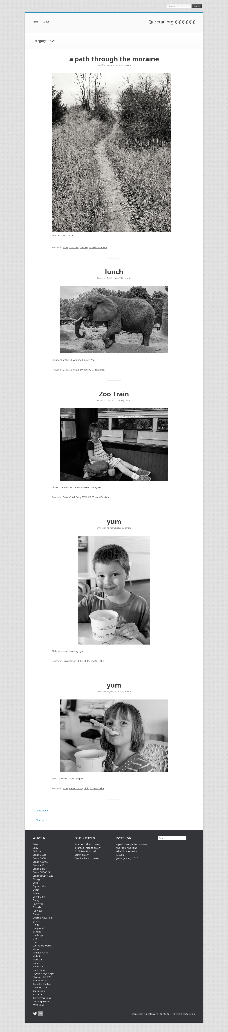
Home (35, 22)
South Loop (39, 990)
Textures (99, 369)
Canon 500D (76, 660)
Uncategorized (41, 1001)
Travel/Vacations (98, 247)
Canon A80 (38, 865)
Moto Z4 (74, 247)
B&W (65, 247)
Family (36, 900)
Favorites (38, 903)
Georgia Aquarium (43, 917)
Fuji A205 (38, 910)
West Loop (38, 1004)
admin (128, 278)
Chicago (37, 879)
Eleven (120, 854)
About (46, 22)
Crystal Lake (97, 660)
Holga (36, 924)
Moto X (36, 955)
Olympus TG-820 (42, 976)
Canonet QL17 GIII (43, 875)
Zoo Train (114, 393)
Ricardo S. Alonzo (83, 844)
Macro (36, 949)
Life (35, 938)
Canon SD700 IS (41, 872)
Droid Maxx (39, 896)
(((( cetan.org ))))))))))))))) (172, 22)
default (36, 893)
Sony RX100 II (85, 369)
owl (99, 844)
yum (114, 521)
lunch (114, 271)
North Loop (39, 969)
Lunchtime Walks (42, 945)
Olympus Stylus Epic (43, 973)
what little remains (126, 851)
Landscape (38, 935)
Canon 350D (39, 854)
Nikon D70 (38, 966)
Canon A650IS (40, 861)
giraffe (36, 921)
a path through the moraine (114, 58)
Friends (37, 907)
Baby (35, 847)
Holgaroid (38, 928)
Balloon (37, 851)
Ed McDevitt (81, 851)
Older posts (40, 810)
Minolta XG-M (40, 952)
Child (72, 497)
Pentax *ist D (40, 980)
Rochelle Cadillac (42, 983)
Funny (36, 914)
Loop (35, 942)
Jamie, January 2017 (127, 858)
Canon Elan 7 (40, 868)
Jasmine (37, 931)
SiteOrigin (189, 1013)
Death (36, 889)
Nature (84, 247)
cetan (129, 65)
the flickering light (126, 847)
